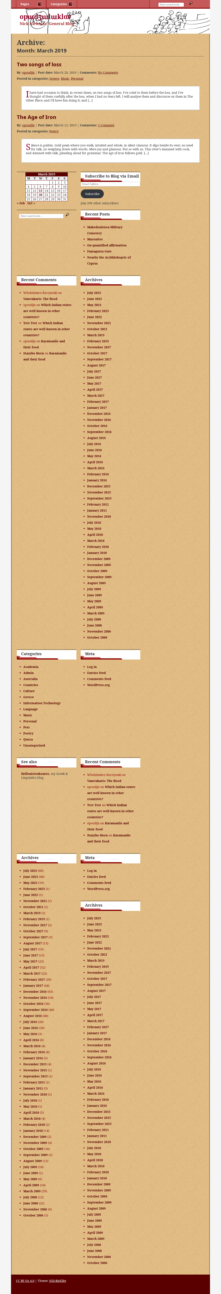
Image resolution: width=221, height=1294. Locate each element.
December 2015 (98, 486)
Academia (30, 667)
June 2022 (94, 317)
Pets (26, 727)
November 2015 (99, 492)
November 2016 (99, 420)
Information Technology (42, 703)
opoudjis (28, 72)
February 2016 (98, 474)
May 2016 (94, 456)
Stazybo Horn (33, 353)
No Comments (108, 72)
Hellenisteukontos (35, 774)
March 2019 (95, 335)
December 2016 (98, 414)
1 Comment (106, 125)
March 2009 (95, 613)
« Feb (21, 203)
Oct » (31, 203)
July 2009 (94, 589)
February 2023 (98, 311)
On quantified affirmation (106, 245)
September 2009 (99, 577)
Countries (30, 685)
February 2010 (98, 547)
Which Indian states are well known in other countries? (47, 311)
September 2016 (99, 432)
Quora (28, 739)
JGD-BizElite (57, 1281)
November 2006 (99, 631)
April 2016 (95, 462)
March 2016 (95, 468)
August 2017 (96, 365)
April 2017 (95, 389)
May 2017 (94, 383)
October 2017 (97, 353)
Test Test (30, 323)
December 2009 (98, 559)
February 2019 (98, 341)
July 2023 (94, 293)
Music (65, 78)
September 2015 (99, 498)
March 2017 (95, 395)
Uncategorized (34, 745)
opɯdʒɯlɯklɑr (45, 16)
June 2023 (94, 299)
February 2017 (98, 402)
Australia (30, 679)
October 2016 (97, 426)
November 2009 (99, 565)
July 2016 (94, 444)
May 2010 (94, 528)
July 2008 (94, 619)
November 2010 (99, 516)
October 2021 (97, 329)
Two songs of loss (39, 64)
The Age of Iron (36, 117)
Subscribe (92, 194)
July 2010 (94, 522)
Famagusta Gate (99, 251)
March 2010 (95, 541)
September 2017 (99, 359)
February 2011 (98, 504)
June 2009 (94, 595)
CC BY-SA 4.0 (25, 1281)
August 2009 (96, 583)
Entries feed (96, 673)
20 (40, 195)
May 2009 (94, 601)
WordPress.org (98, 685)
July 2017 (94, 371)
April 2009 (95, 607)
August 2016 (96, 438)
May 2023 (94, 305)
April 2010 (95, 535)
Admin (28, 673)
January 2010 (97, 553)
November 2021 (99, 323)
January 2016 (97, 480)
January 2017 (97, 408)
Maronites (95, 239)
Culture (29, 691)
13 (40, 191)
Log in (92, 667)
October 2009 (97, 571)
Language (30, 709)
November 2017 (99, 347)
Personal (77, 78)
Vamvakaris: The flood (40, 299)
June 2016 (94, 450)
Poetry (54, 131)
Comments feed (99, 679)
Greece (54, 78)
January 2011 (97, 510)
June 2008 (94, 625)
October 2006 (97, 637)
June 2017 (94, 377)
